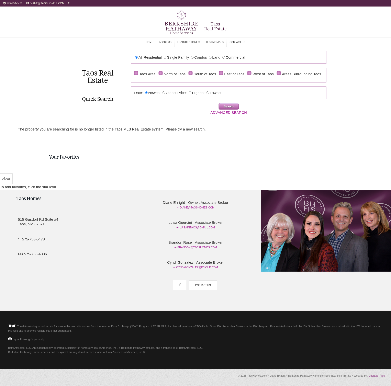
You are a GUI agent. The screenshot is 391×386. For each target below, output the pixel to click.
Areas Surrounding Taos (301, 74)
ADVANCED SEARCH (228, 113)
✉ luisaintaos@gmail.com (195, 227)
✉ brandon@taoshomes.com (195, 247)
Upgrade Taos (377, 375)
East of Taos (234, 74)
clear (6, 179)
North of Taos (175, 74)
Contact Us (203, 285)
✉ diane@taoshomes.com (195, 207)
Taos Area (147, 74)
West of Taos (263, 74)
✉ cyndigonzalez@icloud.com (195, 267)
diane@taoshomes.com (45, 3)
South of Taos (205, 74)
